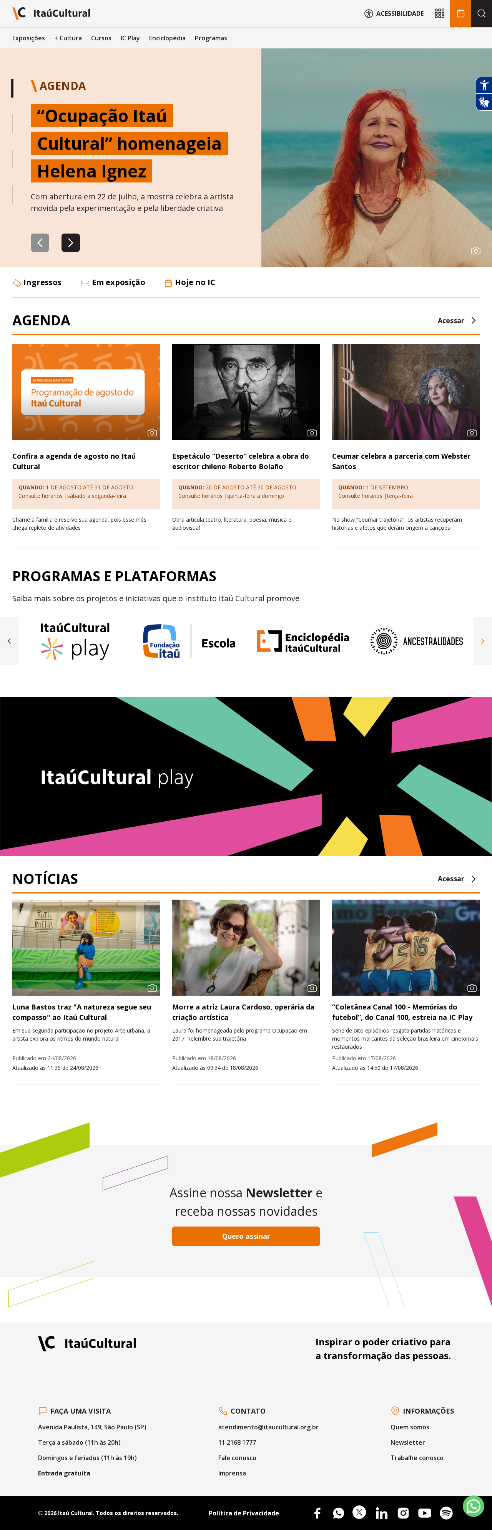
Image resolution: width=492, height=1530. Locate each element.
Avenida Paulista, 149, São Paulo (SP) (92, 1427)
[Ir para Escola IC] (189, 641)
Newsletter (408, 1442)
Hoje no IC (194, 282)
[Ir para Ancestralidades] (417, 641)
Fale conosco (237, 1458)
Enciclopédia (167, 38)
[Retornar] (9, 641)
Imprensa (232, 1473)
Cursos (101, 38)
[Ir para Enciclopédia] (303, 641)
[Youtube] (424, 1513)
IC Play (130, 38)
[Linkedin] (381, 1513)
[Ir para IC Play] (75, 641)
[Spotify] (446, 1513)
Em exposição (117, 282)
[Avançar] (483, 641)
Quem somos (410, 1427)
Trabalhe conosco (417, 1458)
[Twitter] (360, 1513)
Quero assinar (246, 1236)
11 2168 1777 (237, 1442)
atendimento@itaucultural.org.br (268, 1427)
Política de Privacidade (244, 1513)
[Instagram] (403, 1513)
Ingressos (42, 282)
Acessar (451, 320)
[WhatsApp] (338, 1513)
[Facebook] (317, 1513)
